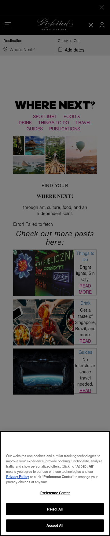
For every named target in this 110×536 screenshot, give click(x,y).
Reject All (55, 509)
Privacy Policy (17, 476)
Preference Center (55, 492)
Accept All (54, 525)
